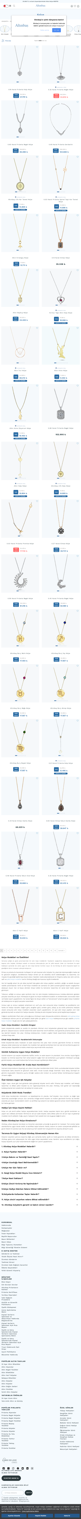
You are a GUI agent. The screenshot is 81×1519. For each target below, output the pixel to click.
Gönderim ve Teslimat (11, 1254)
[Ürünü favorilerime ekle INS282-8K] (77, 215)
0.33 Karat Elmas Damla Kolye (20, 821)
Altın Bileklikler (8, 1372)
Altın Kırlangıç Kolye (20, 258)
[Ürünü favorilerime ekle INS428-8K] (37, 46)
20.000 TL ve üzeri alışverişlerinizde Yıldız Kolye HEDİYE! (40, 1)
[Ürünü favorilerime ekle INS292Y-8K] (77, 778)
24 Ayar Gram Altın (9, 1398)
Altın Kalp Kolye (20, 486)
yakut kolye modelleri (14, 979)
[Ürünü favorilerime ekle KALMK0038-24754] (37, 156)
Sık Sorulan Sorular (10, 1285)
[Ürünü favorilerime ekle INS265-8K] (77, 500)
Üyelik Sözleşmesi (9, 1307)
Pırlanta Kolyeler (8, 1428)
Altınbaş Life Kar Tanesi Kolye (20, 199)
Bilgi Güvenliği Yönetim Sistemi (14, 1247)
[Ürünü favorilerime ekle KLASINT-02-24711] (37, 327)
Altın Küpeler (7, 1383)
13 (43, 950)
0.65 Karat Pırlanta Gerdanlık (61, 144)
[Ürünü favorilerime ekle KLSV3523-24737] (77, 270)
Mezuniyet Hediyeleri (68, 1449)
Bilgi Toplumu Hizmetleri (12, 1245)
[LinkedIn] (27, 1468)
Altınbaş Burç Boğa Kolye (20, 708)
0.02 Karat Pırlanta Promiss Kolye (20, 543)
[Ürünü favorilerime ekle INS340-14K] (77, 555)
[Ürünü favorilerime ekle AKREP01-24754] (77, 665)
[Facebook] (4, 1468)
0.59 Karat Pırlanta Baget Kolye (20, 598)
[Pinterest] (18, 1468)
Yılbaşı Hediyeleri (67, 1410)
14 (47, 950)
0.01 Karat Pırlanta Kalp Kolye (61, 763)
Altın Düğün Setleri (10, 1386)
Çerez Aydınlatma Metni (30, 1511)
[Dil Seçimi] (6, 6)
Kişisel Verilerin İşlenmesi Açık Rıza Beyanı (9, 1325)
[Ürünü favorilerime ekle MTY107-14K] (77, 720)
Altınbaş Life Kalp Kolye (60, 486)
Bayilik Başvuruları (9, 1236)
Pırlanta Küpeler (8, 1431)
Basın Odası (6, 1242)
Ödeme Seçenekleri (9, 1268)
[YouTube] (23, 1468)
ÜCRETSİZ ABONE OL (11, 1478)
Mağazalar (6, 1231)
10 (32, 950)
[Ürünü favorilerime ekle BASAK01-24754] (37, 720)
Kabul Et (67, 1516)
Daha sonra (44, 30)
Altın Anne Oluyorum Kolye (20, 428)
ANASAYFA (5, 21)
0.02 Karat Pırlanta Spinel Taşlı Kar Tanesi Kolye (61, 200)
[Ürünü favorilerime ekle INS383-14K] (77, 46)
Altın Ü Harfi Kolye (20, 930)
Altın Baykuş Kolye (20, 312)
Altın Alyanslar (8, 1367)
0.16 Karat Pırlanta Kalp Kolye (20, 89)
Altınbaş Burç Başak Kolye (20, 763)
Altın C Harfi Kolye (60, 930)
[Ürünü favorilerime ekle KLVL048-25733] (37, 270)
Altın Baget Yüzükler (10, 1370)
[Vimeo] (32, 1468)
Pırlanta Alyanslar (9, 1412)
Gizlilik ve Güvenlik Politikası (14, 1498)
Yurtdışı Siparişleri (9, 1295)
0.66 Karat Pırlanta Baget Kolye (60, 428)
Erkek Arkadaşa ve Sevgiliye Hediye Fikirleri (67, 1437)
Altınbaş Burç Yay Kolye (60, 653)
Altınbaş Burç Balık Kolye (20, 653)
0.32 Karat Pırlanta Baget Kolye (60, 89)
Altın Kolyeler (7, 1381)
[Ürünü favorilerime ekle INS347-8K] (37, 101)
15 (51, 950)
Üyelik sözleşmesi (11, 1498)
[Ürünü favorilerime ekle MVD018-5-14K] (77, 385)
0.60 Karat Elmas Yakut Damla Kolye (60, 821)
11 (35, 950)
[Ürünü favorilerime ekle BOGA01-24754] (37, 665)
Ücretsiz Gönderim (9, 1259)
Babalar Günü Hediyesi (69, 1423)
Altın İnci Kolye (20, 370)
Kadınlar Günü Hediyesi (69, 1446)
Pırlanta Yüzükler (9, 1448)
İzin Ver (56, 30)
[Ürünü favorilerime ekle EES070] (37, 778)
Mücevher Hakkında (10, 1354)
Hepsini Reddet (40, 1516)
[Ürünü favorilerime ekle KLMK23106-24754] (37, 385)
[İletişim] (10, 1461)
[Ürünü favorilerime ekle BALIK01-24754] (37, 610)
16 (55, 950)
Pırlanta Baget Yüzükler (11, 1421)
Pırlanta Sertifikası (9, 1292)
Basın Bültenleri (8, 1239)
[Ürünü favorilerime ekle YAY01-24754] (77, 610)
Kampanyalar (7, 1228)
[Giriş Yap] (71, 6)
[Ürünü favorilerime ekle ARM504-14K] (77, 833)
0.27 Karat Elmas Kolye (61, 543)
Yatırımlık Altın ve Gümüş (12, 1401)
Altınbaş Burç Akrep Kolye (60, 708)
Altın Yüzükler (7, 1389)
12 (39, 950)
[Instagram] (13, 1468)
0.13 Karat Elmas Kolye (61, 258)
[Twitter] (8, 1468)
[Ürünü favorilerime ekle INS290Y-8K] (37, 833)
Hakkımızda (6, 1225)
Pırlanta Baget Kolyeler (11, 1415)
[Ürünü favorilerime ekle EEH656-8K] (77, 101)
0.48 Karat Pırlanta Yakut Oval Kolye (20, 876)
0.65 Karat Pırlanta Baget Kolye (20, 144)
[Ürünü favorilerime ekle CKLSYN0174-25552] (77, 887)
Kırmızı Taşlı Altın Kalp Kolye (60, 313)
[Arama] (14, 6)
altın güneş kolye (73, 1016)
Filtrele (8, 41)
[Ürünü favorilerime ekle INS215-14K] (37, 555)
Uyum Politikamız (9, 1352)
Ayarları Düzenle (14, 1516)
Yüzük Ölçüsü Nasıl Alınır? (12, 1256)
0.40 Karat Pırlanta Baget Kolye (60, 598)
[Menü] (10, 6)
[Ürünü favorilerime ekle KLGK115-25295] (37, 215)
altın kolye (49, 1018)
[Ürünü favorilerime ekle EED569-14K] (37, 500)
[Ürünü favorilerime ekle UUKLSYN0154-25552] (37, 887)
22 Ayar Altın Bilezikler (11, 1364)
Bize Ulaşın (6, 1282)
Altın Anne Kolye (60, 370)
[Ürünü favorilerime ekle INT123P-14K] (77, 156)
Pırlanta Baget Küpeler (11, 1418)
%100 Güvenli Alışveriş (11, 1270)
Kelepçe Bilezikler (9, 1378)
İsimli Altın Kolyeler (10, 1392)
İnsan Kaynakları (8, 1233)
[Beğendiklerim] (75, 6)
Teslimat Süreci (8, 1262)
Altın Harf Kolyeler (9, 1375)
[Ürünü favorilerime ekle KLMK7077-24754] (77, 327)
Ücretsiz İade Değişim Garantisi (15, 1265)
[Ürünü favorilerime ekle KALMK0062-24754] (77, 443)
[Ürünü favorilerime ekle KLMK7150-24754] (37, 443)
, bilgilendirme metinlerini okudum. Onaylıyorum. (16, 1499)
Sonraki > (61, 950)
